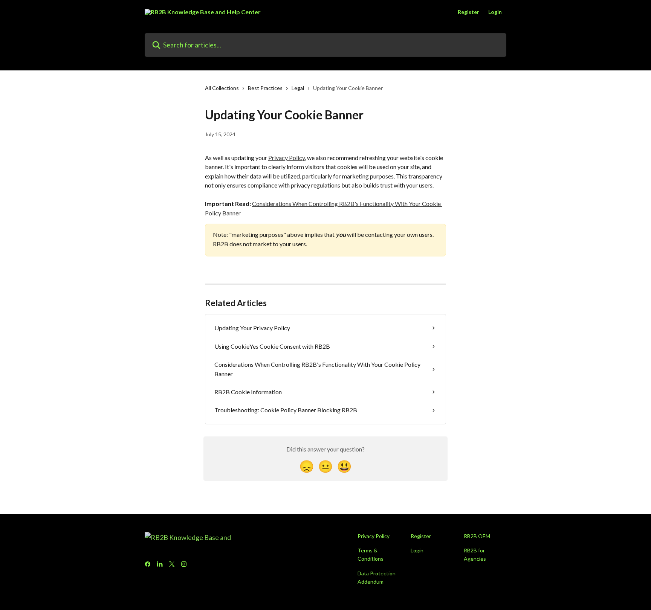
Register (468, 12)
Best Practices (265, 88)
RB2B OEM (477, 536)
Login (495, 12)
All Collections (222, 88)
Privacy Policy (286, 157)
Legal (298, 88)
